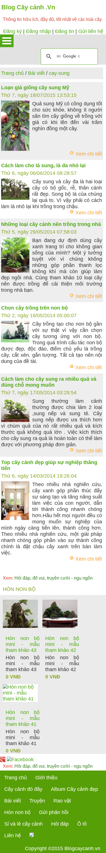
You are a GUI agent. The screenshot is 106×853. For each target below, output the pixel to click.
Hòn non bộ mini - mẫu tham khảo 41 (23, 718)
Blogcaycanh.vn (82, 848)
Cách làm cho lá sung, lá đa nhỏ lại (43, 165)
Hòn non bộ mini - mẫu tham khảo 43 (23, 644)
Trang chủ (12, 73)
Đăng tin (64, 31)
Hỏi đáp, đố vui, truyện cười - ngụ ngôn (48, 578)
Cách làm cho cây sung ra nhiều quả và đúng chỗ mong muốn (48, 382)
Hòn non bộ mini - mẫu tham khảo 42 (62, 644)
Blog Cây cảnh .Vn (28, 7)
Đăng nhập (38, 31)
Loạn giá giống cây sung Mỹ (35, 87)
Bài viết (36, 73)
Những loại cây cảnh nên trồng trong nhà (51, 224)
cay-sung (59, 73)
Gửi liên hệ (90, 31)
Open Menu (7, 40)
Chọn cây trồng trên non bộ (34, 308)
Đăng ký (12, 31)
